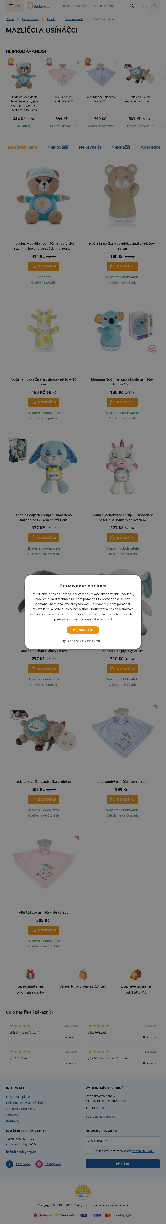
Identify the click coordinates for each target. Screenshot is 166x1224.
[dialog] (83, 612)
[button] (83, 641)
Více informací (103, 619)
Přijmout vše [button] (83, 630)
